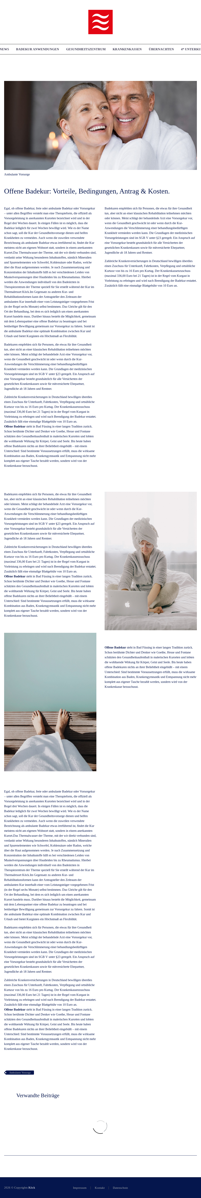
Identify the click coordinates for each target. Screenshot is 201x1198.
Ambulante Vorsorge (17, 174)
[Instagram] (195, 1188)
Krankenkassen (127, 49)
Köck (31, 1187)
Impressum (80, 1187)
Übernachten (161, 49)
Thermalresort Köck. (17, 292)
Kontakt (100, 1187)
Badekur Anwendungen (37, 49)
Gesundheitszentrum (86, 49)
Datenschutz (120, 1187)
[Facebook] (190, 1188)
